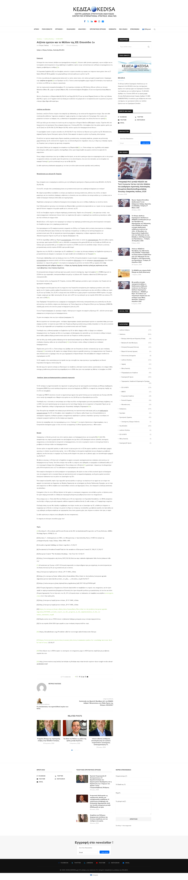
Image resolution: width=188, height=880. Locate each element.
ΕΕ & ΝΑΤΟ (136, 387)
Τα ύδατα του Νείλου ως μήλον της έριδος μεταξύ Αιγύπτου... (74, 740)
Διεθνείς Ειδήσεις (135, 330)
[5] (79, 147)
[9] (74, 251)
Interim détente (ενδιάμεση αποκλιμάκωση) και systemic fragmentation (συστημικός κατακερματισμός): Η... (101, 742)
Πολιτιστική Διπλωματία (136, 355)
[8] (58, 242)
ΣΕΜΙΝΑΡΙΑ (112, 29)
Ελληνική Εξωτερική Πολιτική (136, 347)
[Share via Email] (87, 677)
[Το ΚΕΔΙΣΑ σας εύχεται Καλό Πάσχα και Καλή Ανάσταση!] (124, 273)
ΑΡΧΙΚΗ (36, 29)
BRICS (136, 392)
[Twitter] (88, 21)
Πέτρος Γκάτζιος (44, 45)
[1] (76, 62)
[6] (48, 161)
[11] (58, 263)
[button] (39, 735)
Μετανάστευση (136, 404)
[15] (43, 351)
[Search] (155, 29)
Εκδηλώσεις (135, 409)
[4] (105, 118)
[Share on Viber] (85, 677)
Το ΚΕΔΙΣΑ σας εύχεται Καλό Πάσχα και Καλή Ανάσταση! (141, 271)
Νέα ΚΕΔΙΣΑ (135, 426)
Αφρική (136, 364)
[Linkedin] (92, 21)
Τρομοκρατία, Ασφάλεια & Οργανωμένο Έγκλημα (136, 381)
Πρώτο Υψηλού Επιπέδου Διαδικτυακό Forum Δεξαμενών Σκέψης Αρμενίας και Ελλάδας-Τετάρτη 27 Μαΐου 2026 (141, 204)
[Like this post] (77, 677)
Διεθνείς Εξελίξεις (136, 360)
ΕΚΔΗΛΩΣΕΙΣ (71, 29)
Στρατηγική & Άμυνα (136, 377)
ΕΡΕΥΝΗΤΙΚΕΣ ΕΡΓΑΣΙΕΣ (98, 29)
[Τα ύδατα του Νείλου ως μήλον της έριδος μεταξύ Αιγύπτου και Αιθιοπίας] (75, 728)
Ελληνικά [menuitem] (95, 875)
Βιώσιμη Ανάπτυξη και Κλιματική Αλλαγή (136, 338)
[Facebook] (84, 21)
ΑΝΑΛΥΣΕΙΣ (82, 29)
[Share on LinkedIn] (83, 677)
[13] (48, 297)
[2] (57, 67)
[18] (98, 437)
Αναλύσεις (135, 334)
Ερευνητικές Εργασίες (135, 417)
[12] (97, 272)
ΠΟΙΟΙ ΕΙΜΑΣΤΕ (47, 29)
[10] (94, 254)
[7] (91, 212)
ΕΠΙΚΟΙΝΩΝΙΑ (134, 29)
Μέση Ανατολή (136, 368)
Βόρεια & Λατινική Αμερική (136, 351)
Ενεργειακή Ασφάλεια (136, 396)
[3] (53, 80)
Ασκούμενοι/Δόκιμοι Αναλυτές (136, 422)
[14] (67, 342)
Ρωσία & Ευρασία (136, 400)
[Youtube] (95, 21)
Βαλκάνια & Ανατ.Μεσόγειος (136, 343)
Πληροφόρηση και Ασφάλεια (136, 373)
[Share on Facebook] (79, 677)
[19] (84, 465)
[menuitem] (146, 29)
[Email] (103, 21)
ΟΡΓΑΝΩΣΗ (58, 29)
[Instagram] (99, 21)
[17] (77, 422)
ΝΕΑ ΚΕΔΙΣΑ (123, 29)
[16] (89, 406)
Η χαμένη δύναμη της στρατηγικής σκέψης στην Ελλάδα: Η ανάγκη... (48, 740)
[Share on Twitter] (81, 677)
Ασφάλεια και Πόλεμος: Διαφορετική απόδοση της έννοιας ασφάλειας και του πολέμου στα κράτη (99, 818)
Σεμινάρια (135, 413)
